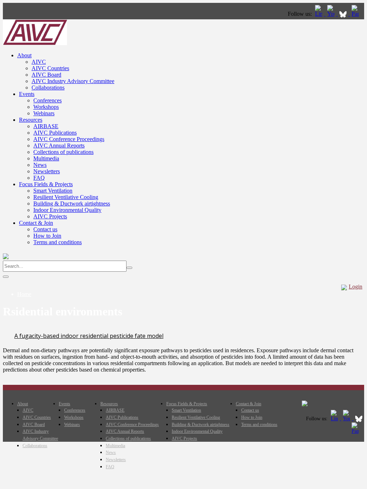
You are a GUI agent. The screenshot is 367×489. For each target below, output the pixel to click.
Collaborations (48, 87)
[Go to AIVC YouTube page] (331, 14)
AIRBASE (45, 126)
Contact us (45, 229)
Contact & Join (36, 223)
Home (24, 294)
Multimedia (46, 158)
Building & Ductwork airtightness (71, 203)
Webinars (43, 113)
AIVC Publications (55, 133)
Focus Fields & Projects (46, 184)
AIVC (39, 62)
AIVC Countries (50, 68)
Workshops (46, 107)
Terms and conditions (57, 242)
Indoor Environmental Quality (67, 210)
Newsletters (46, 171)
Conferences (47, 100)
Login (355, 287)
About (24, 55)
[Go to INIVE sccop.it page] (357, 14)
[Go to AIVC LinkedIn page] (319, 14)
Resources (30, 120)
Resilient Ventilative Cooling (65, 197)
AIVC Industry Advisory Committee (73, 81)
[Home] (35, 43)
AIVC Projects (50, 216)
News (40, 165)
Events (26, 94)
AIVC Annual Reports (59, 145)
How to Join (47, 236)
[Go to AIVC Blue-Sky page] (344, 14)
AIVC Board (46, 75)
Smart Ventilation (52, 191)
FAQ (39, 178)
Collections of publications (63, 152)
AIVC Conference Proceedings (68, 139)
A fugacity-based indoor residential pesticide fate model (88, 336)
